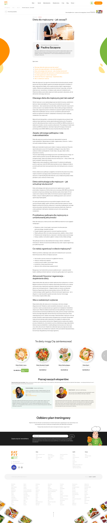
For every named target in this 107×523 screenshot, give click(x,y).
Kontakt (86, 457)
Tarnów (73, 495)
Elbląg (12, 501)
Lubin (37, 494)
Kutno (37, 488)
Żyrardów (86, 503)
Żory (85, 501)
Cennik (39, 3)
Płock (49, 503)
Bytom (12, 493)
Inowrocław (25, 494)
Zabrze (85, 491)
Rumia (61, 490)
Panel (91, 3)
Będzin (12, 485)
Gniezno (25, 488)
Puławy (61, 485)
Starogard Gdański (75, 487)
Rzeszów (61, 493)
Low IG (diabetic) (51, 455)
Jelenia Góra (25, 498)
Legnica (37, 491)
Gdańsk (12, 504)
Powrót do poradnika (12, 11)
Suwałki (73, 488)
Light (37, 455)
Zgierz (85, 498)
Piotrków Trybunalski (52, 501)
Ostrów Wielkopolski (52, 491)
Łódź (36, 498)
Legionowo (38, 490)
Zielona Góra (86, 500)
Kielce (24, 503)
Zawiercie (86, 494)
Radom (61, 487)
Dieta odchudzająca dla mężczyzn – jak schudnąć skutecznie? (51, 71)
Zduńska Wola (87, 497)
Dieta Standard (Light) (42, 365)
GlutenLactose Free (63, 454)
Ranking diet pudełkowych (77, 464)
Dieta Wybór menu (21, 365)
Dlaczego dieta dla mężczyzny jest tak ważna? (47, 67)
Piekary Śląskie (50, 498)
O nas (63, 3)
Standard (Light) (39, 457)
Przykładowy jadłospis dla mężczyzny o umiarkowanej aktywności (52, 73)
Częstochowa (13, 498)
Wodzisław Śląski (87, 487)
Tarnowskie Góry (75, 494)
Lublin (37, 495)
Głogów (25, 487)
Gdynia (24, 484)
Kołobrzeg (38, 484)
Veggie (49, 458)
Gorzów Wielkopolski (27, 490)
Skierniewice (62, 500)
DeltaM (90, 476)
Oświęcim (50, 493)
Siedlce (61, 494)
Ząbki (85, 495)
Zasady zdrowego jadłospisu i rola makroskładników (48, 69)
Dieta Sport (86, 365)
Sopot (61, 503)
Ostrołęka (50, 488)
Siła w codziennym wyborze (42, 78)
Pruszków (62, 484)
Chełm (12, 494)
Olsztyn (49, 485)
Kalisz (24, 500)
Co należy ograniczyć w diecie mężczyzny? (46, 75)
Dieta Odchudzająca (64, 365)
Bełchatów (13, 484)
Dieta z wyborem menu (40, 454)
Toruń (73, 500)
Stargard (73, 485)
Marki (37, 500)
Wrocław (86, 490)
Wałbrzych (74, 503)
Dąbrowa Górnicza (14, 500)
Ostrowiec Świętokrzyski (52, 490)
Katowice (25, 501)
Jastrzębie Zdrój (26, 495)
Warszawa (74, 504)
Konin (37, 485)
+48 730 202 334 (16, 461)
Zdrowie (40, 17)
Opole (49, 487)
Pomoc (72, 3)
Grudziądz (25, 493)
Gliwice (24, 485)
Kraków (37, 487)
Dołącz (71, 436)
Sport (37, 458)
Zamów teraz (98, 3)
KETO (61, 457)
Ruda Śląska (62, 488)
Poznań (49, 504)
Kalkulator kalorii (88, 455)
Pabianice (49, 495)
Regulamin (75, 461)
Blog (67, 3)
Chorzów (13, 495)
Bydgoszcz (13, 491)
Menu (74, 458)
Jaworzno (25, 497)
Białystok (13, 488)
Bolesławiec (13, 490)
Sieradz (61, 497)
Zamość (85, 493)
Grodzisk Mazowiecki (27, 491)
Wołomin (86, 488)
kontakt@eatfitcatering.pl (32, 395)
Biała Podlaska (14, 487)
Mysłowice (38, 503)
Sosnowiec (62, 504)
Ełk (11, 503)
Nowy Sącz (50, 484)
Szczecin (74, 490)
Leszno (37, 493)
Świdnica (74, 491)
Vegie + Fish (50, 457)
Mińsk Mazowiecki (39, 501)
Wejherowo (86, 484)
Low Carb (61, 455)
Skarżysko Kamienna (64, 498)
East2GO (94, 476)
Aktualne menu (56, 3)
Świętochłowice (75, 493)
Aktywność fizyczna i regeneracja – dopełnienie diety (48, 76)
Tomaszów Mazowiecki (76, 498)
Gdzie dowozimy (46, 3)
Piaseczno (50, 497)
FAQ (86, 454)
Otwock (49, 494)
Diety (33, 3)
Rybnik (61, 491)
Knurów (25, 504)
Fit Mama (61, 458)
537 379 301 (29, 394)
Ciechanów (13, 497)
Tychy (73, 501)
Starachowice (74, 484)
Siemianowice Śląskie (64, 495)
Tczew (73, 497)
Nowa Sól (37, 504)
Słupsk (61, 501)
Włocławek (86, 485)
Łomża (37, 497)
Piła (48, 500)
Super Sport (50, 454)
